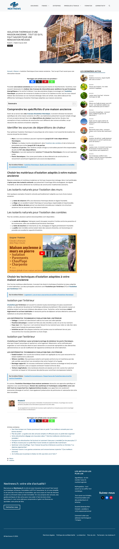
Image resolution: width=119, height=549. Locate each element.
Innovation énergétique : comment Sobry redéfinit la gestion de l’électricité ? (99, 113)
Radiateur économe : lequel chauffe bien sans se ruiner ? (99, 78)
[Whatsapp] (52, 81)
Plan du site (91, 535)
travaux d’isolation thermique (38, 114)
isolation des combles (53, 143)
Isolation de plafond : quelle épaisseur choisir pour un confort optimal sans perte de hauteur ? (100, 140)
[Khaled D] (11, 406)
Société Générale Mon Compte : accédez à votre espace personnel (83, 509)
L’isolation (11, 305)
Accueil (9, 71)
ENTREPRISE (57, 6)
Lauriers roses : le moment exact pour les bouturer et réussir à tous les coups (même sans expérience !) (100, 148)
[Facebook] (32, 81)
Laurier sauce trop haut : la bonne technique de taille (99, 96)
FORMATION (88, 6)
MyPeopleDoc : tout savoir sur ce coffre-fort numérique (83, 489)
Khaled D (9, 43)
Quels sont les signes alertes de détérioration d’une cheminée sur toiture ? (99, 122)
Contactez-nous (12, 507)
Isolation (11, 460)
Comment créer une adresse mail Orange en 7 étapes (83, 518)
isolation (68, 91)
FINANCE (44, 6)
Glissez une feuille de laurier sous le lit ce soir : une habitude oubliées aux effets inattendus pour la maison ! (100, 105)
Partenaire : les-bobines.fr (106, 535)
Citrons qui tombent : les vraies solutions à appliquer (98, 87)
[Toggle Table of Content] (73, 103)
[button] (109, 5)
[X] (39, 81)
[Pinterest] (45, 81)
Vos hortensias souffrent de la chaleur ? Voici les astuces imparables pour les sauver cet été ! (100, 157)
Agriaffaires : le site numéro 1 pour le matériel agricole (81, 480)
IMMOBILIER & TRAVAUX (71, 6)
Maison (10, 45)
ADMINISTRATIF (100, 6)
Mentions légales (49, 535)
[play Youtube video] (42, 253)
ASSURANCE (34, 6)
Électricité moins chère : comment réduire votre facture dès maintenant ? (100, 131)
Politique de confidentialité (65, 535)
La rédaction (81, 535)
